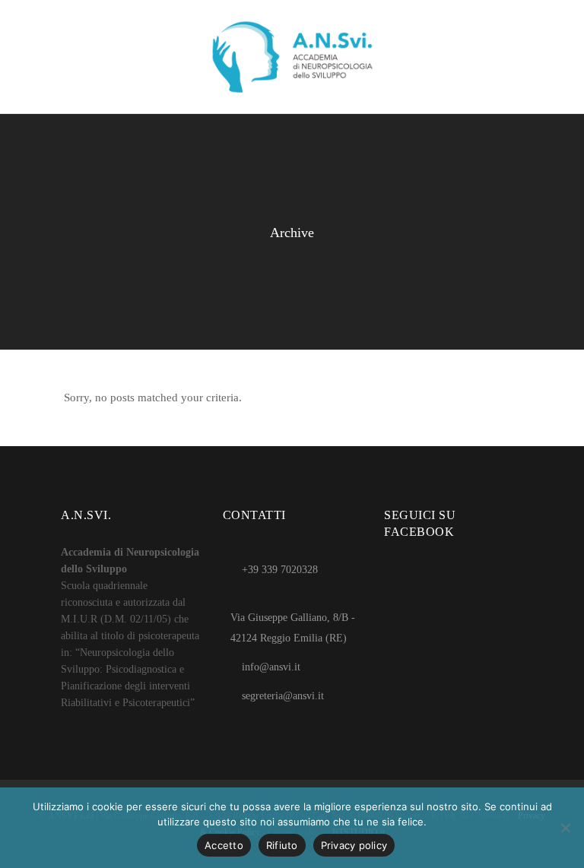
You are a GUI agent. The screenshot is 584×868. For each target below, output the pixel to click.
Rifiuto (282, 845)
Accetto (224, 845)
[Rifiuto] (565, 827)
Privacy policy (354, 845)
